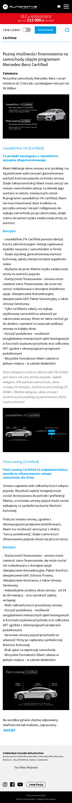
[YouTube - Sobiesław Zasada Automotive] (20, 784)
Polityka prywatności (26, 799)
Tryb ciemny (11, 30)
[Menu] (66, 6)
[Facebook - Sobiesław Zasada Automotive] (12, 784)
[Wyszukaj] (67, 30)
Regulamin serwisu (47, 799)
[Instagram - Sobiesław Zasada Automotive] (5, 784)
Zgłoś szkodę (45, 30)
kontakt (9, 730)
